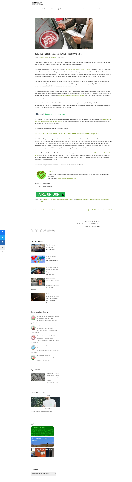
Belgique (52, 9)
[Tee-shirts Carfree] (45, 409)
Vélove (53, 57)
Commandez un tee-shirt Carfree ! (41, 411)
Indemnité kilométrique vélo (91, 199)
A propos (93, 9)
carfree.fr (37, 2)
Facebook (32, 230)
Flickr (44, 230)
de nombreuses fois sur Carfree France (78, 69)
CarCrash (47, 355)
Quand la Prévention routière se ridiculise (101, 210)
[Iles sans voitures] (42, 446)
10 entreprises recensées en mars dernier (71, 95)
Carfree (44, 9)
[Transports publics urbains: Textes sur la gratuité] (42, 457)
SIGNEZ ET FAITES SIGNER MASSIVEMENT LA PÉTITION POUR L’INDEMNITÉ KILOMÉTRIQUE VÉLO (67, 134)
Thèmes (85, 9)
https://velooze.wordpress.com (67, 178)
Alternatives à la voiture (49, 199)
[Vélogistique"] (42, 436)
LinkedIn (40, 230)
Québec (60, 9)
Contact (53, 230)
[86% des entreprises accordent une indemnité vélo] (73, 33)
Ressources (76, 9)
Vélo (70, 199)
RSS (49, 230)
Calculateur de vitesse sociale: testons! (44, 210)
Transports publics (62, 199)
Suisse (68, 9)
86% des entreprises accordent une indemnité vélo (58, 54)
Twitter (36, 230)
